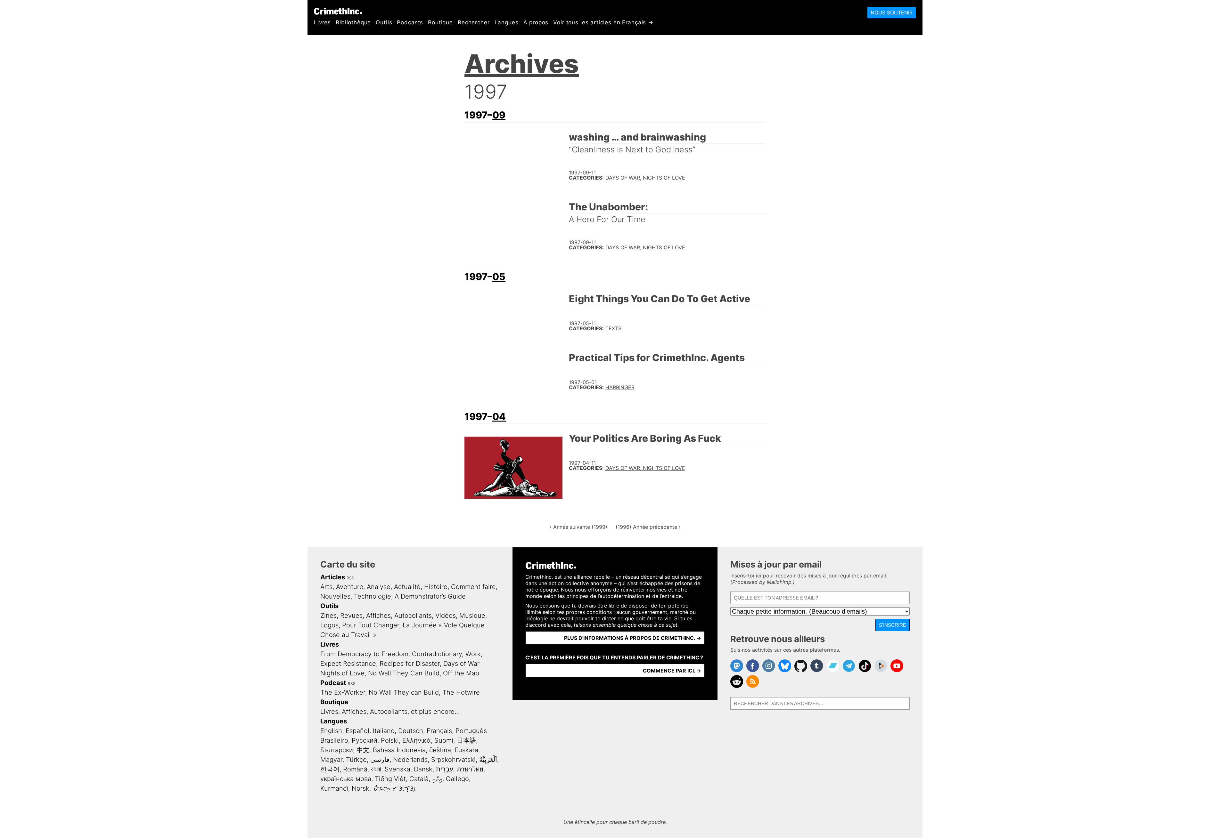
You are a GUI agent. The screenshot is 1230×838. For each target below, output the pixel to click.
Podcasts (410, 22)
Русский (364, 740)
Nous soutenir (892, 12)
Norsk (360, 788)
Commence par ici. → (672, 670)
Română (355, 769)
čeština (440, 750)
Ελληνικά (416, 740)
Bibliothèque (353, 22)
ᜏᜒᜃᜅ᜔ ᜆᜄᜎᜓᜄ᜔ (394, 788)
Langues (507, 22)
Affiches (378, 615)
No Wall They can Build (404, 692)
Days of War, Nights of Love (645, 177)
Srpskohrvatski (453, 759)
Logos (329, 625)
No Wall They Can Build (403, 673)
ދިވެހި (437, 779)
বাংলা (376, 769)
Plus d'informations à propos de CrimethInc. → (632, 638)
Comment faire (473, 587)
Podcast (333, 683)
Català (419, 779)
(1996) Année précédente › (648, 527)
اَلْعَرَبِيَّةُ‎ (488, 759)
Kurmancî (334, 788)
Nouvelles (335, 596)
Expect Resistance (348, 663)
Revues (351, 615)
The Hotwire (461, 692)
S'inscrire (892, 625)
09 (498, 115)
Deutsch (410, 731)
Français (439, 731)
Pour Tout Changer (370, 625)
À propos (536, 22)
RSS (350, 578)
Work (473, 654)
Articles (332, 577)
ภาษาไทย (470, 769)
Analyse (378, 587)
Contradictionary (437, 654)
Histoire (435, 587)
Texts (613, 328)
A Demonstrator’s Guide (430, 596)
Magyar (331, 759)
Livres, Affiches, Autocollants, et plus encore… (390, 711)
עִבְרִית (444, 769)
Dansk (423, 769)
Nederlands (410, 759)
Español (357, 731)
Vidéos (445, 615)
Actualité (407, 587)
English (331, 731)
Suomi (443, 740)
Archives (521, 63)
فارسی (380, 759)
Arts (326, 587)
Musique (472, 615)
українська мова (345, 779)
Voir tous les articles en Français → (603, 22)
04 (499, 416)
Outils (384, 22)
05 (498, 276)
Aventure (349, 587)
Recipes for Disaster (410, 663)
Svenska (397, 769)
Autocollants (413, 615)
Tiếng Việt (390, 779)
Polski (390, 740)
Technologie (372, 596)
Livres (322, 22)
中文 (363, 750)
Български (336, 750)
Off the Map (461, 673)
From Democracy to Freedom (364, 654)
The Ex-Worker (342, 692)
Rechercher (474, 22)
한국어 (330, 769)
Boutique (440, 22)
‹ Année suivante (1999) (578, 527)
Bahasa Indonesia (399, 750)
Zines (328, 615)
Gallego (457, 779)
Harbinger (620, 387)
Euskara (466, 750)
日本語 (466, 740)
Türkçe (356, 759)
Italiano (384, 731)
